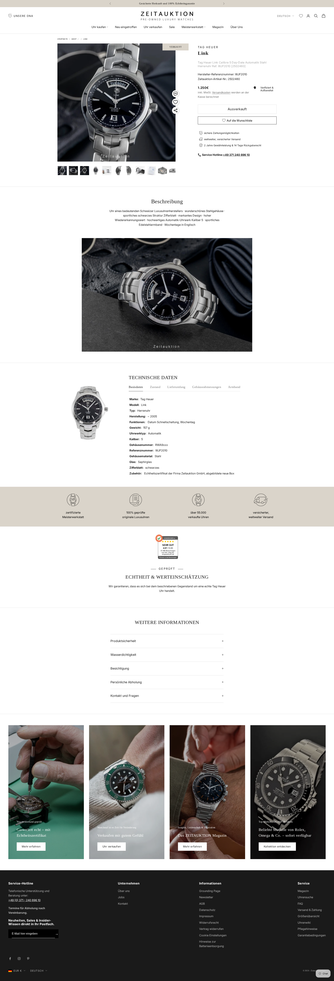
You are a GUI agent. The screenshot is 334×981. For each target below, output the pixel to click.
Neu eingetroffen (126, 27)
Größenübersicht (308, 916)
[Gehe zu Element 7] (118, 170)
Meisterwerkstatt (192, 27)
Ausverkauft (237, 109)
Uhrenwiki (304, 922)
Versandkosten (221, 92)
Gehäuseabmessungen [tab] (206, 387)
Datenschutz (207, 910)
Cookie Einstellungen (212, 935)
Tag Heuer (208, 47)
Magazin (218, 27)
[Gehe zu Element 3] (73, 170)
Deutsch (284, 15)
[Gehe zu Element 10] (151, 170)
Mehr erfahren (31, 846)
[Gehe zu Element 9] (140, 170)
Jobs (121, 897)
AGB (202, 903)
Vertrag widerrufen (211, 929)
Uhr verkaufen (153, 27)
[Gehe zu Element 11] (162, 170)
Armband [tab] (234, 387)
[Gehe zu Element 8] (129, 170)
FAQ (300, 903)
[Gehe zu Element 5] (96, 170)
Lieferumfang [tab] (176, 387)
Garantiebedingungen (312, 935)
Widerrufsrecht (209, 922)
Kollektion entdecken (277, 846)
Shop (73, 39)
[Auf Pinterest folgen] (28, 958)
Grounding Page (209, 891)
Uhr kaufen (99, 27)
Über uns (124, 891)
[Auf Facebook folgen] (10, 958)
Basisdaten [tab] (136, 387)
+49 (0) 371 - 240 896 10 (24, 900)
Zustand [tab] (155, 387)
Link (85, 39)
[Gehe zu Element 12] (173, 170)
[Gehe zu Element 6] (107, 170)
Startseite (62, 39)
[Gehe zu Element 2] (62, 170)
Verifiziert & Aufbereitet (266, 89)
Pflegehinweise (307, 929)
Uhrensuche (305, 897)
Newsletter (206, 897)
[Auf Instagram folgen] (19, 958)
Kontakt (123, 903)
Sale (172, 27)
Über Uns (236, 27)
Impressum (206, 916)
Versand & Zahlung (310, 910)
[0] (301, 16)
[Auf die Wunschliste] (175, 102)
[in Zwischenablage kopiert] (175, 110)
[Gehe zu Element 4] (84, 170)
